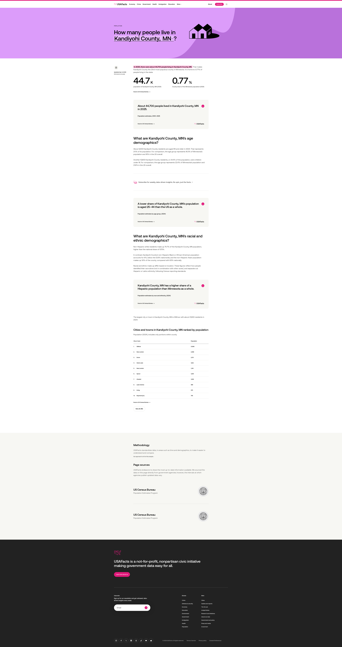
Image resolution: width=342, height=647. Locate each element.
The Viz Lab (204, 607)
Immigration (162, 4)
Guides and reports (206, 603)
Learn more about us (122, 574)
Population (118, 26)
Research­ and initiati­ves (208, 613)
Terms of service (191, 640)
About (210, 4)
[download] (202, 106)
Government (147, 4)
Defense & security (187, 603)
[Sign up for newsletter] (146, 607)
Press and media (206, 623)
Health (154, 4)
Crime (139, 4)
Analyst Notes (205, 610)
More (178, 4)
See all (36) (139, 409)
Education (171, 4)
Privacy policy (202, 640)
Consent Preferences (215, 640)
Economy (132, 4)
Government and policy (208, 620)
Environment (185, 613)
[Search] (226, 4)
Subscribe (219, 4)
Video (203, 600)
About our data (205, 617)
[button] (144, 38)
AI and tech (204, 626)
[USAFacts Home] (120, 4)
